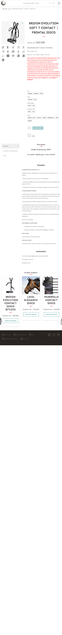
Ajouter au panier (38, 128)
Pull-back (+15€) (31, 109)
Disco (9, 8)
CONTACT (26, 339)
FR (49, 3)
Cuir (28, 91)
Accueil (5, 8)
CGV (33, 335)
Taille (28, 97)
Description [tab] (6, 146)
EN (53, 3)
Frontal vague (30, 103)
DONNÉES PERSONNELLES (11, 339)
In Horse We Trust (31, 3)
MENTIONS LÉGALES (21, 335)
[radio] (30, 93)
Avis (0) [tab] (4, 155)
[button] (23, 23)
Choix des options (10, 321)
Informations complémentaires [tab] (10, 151)
